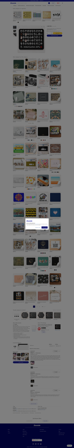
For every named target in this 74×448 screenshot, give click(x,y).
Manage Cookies (37, 227)
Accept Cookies (44, 227)
